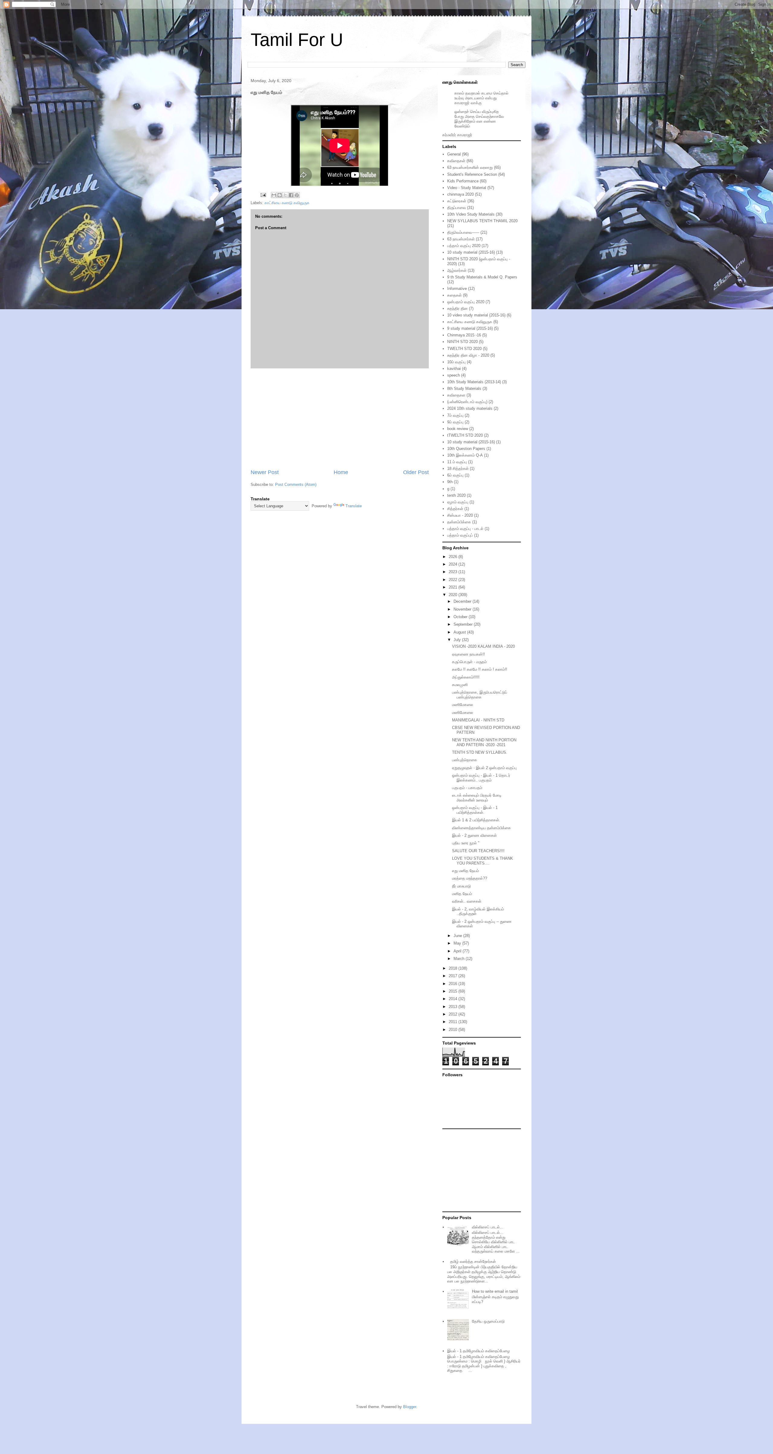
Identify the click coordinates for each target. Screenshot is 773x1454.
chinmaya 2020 (460, 194)
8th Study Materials (464, 388)
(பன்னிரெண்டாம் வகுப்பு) (467, 402)
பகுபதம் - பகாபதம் (467, 787)
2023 (453, 572)
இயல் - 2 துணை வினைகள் (474, 835)
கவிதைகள (456, 395)
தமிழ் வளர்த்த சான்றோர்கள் (473, 1261)
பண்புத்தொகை (464, 760)
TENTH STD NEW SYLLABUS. (479, 752)
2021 (453, 587)
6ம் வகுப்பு (455, 475)
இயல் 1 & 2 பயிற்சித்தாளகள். (476, 820)
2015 (453, 991)
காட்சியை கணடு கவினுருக (287, 203)
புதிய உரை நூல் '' (465, 843)
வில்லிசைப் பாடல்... (487, 1227)
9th (450, 482)
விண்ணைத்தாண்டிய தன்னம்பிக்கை (481, 828)
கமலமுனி (460, 684)
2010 (453, 1029)
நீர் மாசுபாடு (461, 886)
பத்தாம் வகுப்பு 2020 (463, 245)
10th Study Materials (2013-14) (474, 382)
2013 (453, 1006)
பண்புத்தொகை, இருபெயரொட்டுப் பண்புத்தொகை (479, 694)
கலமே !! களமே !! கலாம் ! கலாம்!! (479, 669)
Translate (353, 506)
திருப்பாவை (456, 207)
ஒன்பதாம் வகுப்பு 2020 (465, 302)
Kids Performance (463, 181)
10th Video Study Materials (471, 214)
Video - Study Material (466, 187)
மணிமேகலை (462, 704)
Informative (457, 288)
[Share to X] (285, 195)
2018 (453, 968)
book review (457, 428)
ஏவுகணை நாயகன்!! (468, 654)
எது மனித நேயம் (465, 870)
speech (453, 375)
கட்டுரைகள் (456, 201)
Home (341, 472)
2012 (453, 1014)
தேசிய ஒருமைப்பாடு (488, 1321)
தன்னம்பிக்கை (459, 522)
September (464, 624)
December (463, 601)
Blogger (409, 1406)
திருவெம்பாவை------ (463, 232)
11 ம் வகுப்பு (457, 462)
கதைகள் (454, 295)
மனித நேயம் (462, 893)
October (461, 617)
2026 (453, 556)
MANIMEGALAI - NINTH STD (478, 720)
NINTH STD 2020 (462, 341)
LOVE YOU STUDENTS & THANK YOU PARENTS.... (482, 860)
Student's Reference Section (472, 174)
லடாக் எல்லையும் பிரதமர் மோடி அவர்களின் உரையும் (477, 797)
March (460, 958)
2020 (453, 594)
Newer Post (265, 472)
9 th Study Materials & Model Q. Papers (482, 277)
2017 (453, 976)
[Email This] (274, 195)
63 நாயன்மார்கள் (461, 239)
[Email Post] (262, 194)
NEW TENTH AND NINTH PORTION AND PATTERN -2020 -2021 (484, 742)
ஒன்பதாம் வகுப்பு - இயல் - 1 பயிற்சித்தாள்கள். (475, 810)
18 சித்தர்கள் (458, 468)
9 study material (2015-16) (470, 328)
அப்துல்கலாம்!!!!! (466, 677)
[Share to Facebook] (291, 195)
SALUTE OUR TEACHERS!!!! (478, 851)
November (463, 609)
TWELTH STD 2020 (464, 348)
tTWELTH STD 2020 (465, 435)
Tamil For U (297, 40)
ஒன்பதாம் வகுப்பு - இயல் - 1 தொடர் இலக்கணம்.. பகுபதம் (481, 777)
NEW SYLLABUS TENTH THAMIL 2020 (482, 221)
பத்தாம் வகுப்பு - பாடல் (465, 528)
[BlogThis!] (280, 195)
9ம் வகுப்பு (455, 422)
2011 (453, 1021)
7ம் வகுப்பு (455, 415)
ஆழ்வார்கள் (457, 270)
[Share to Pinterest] (297, 195)
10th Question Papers (466, 448)
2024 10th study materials (469, 408)
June (458, 935)
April (458, 951)
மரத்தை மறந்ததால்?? (469, 878)
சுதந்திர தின (457, 308)
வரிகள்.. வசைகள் (466, 901)
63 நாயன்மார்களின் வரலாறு (470, 167)
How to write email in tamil (495, 1291)
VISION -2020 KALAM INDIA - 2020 (483, 646)
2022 (453, 579)
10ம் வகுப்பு (456, 362)
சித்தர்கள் (455, 508)
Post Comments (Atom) (295, 484)
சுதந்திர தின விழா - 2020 (468, 355)
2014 (453, 999)
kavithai (454, 368)
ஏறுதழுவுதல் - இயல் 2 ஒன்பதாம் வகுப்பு (484, 768)
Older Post (416, 472)
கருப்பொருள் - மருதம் (469, 662)
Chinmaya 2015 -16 (464, 335)
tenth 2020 (456, 495)
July (458, 639)
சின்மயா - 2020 (460, 515)
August (460, 632)
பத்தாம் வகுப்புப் (460, 535)
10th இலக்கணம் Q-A (465, 455)
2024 (453, 564)
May (458, 943)
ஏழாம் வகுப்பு (457, 502)
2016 (453, 983)
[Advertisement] (339, 418)
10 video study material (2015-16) (476, 315)
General (454, 154)
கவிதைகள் (456, 161)
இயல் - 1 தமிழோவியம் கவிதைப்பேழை (478, 1351)
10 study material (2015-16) (471, 252)
